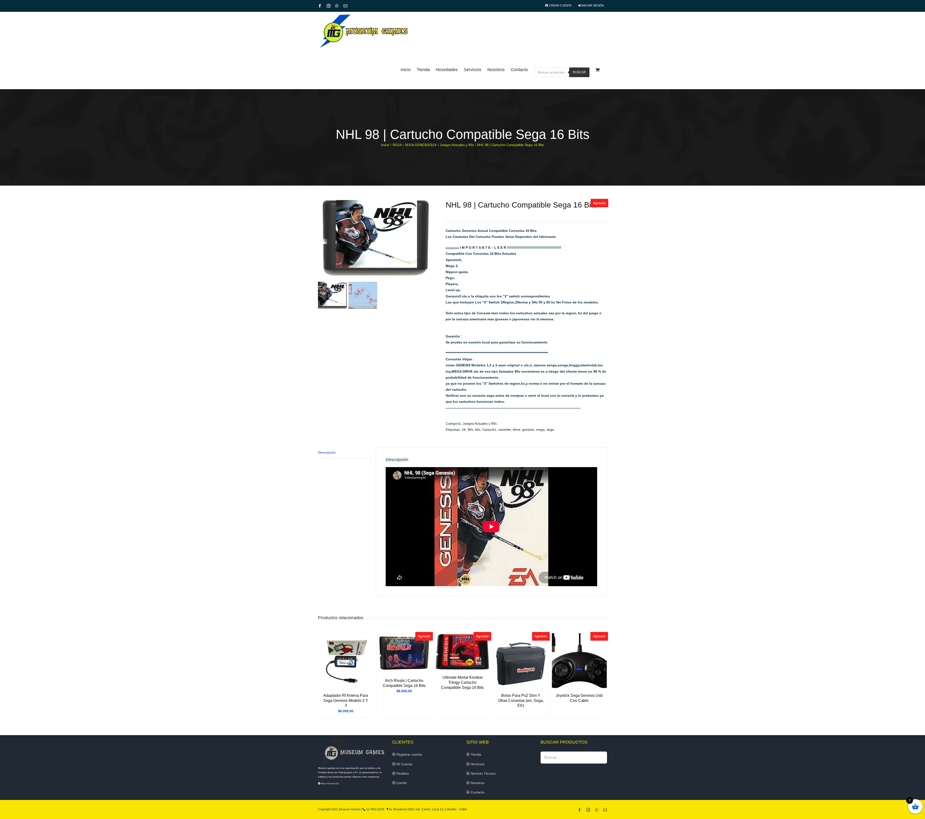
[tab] (344, 452)
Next (435, 240)
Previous (321, 240)
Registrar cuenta (409, 754)
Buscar (579, 72)
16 (464, 429)
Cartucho (489, 429)
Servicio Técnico (483, 773)
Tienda (475, 754)
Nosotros (477, 783)
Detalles (345, 661)
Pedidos (402, 773)
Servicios (477, 764)
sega (550, 429)
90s (470, 429)
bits (477, 429)
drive (516, 429)
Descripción (327, 452)
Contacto (477, 792)
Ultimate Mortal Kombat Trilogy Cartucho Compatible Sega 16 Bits (462, 682)
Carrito (401, 783)
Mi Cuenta (404, 764)
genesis (528, 429)
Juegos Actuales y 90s (480, 423)
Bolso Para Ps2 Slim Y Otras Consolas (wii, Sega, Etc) (521, 700)
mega (540, 429)
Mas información (329, 783)
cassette (504, 429)
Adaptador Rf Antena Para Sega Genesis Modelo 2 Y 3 (345, 700)
